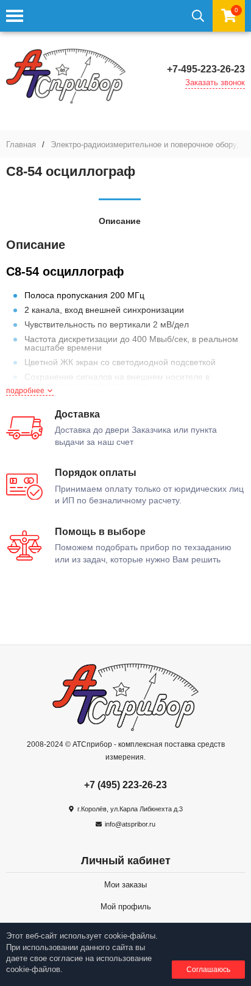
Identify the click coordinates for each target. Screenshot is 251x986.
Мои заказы (125, 884)
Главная (21, 145)
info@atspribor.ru (130, 824)
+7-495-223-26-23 (206, 69)
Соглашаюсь (208, 969)
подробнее (26, 390)
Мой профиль (126, 906)
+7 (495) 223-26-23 (125, 785)
